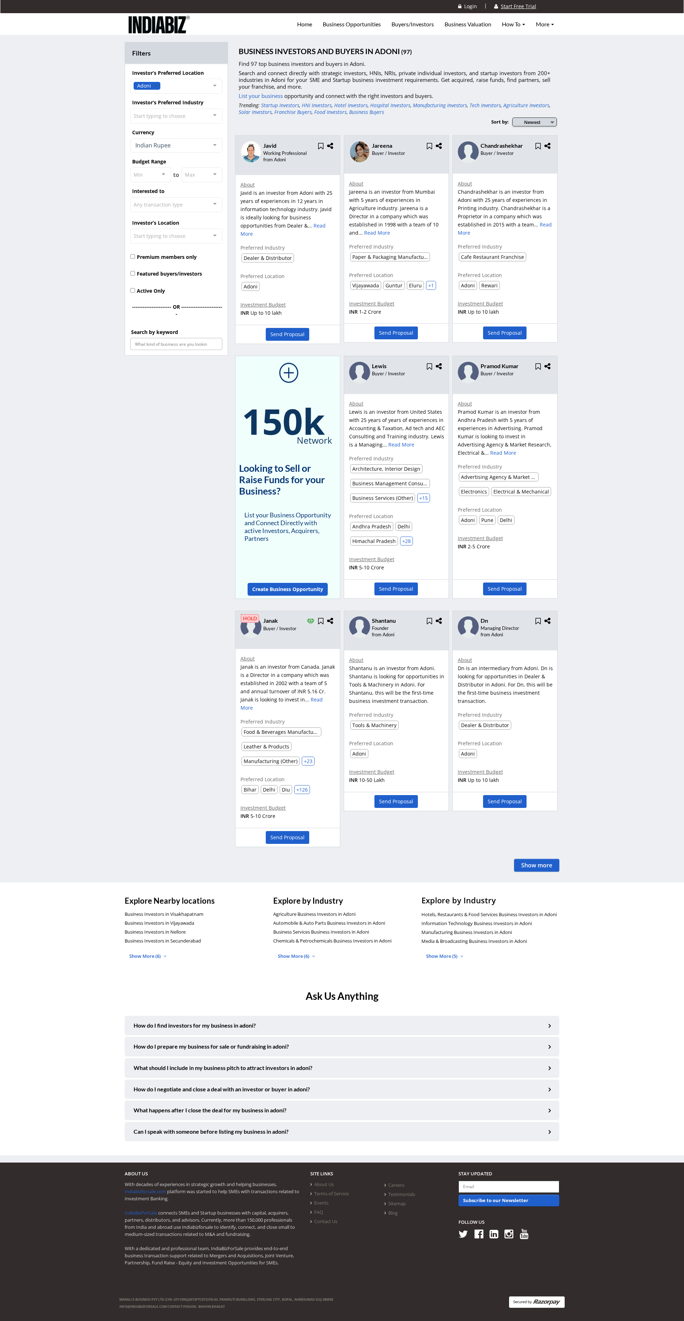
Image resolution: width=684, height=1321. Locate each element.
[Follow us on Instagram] (511, 1233)
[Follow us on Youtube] (527, 1233)
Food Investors (330, 112)
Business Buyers (366, 112)
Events (321, 1203)
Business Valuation (468, 24)
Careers (396, 1185)
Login (469, 6)
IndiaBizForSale (141, 1213)
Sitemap (397, 1203)
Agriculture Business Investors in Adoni (314, 914)
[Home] (159, 30)
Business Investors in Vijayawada (159, 923)
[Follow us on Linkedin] (496, 1233)
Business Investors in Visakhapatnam (164, 914)
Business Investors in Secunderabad (163, 941)
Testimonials (401, 1194)
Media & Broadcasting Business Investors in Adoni (474, 941)
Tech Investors (485, 105)
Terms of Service (331, 1193)
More (543, 24)
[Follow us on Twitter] (465, 1233)
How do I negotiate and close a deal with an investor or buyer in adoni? (222, 1089)
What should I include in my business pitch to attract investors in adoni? (223, 1067)
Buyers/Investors (413, 24)
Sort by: (500, 122)
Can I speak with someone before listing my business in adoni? (211, 1131)
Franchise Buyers (293, 112)
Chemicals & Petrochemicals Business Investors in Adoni (332, 941)
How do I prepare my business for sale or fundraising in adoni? (211, 1046)
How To (512, 24)
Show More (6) (145, 956)
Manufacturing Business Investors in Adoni (466, 932)
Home (304, 24)
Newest (532, 122)
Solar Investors (255, 112)
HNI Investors (317, 105)
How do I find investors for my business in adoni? (195, 1025)
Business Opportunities (352, 24)
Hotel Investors (351, 105)
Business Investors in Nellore (155, 932)
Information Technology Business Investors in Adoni (476, 923)
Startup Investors (280, 105)
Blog (393, 1213)
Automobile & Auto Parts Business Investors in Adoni (329, 923)
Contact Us (325, 1221)
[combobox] (176, 86)
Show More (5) (442, 956)
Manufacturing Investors (440, 105)
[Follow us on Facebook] (481, 1233)
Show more (536, 865)
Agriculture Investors (526, 105)
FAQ (318, 1212)
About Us (324, 1184)
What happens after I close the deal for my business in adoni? (210, 1110)
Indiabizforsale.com (145, 1191)
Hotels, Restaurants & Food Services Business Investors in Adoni (489, 914)
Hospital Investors (390, 105)
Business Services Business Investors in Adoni (321, 932)
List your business (261, 95)
